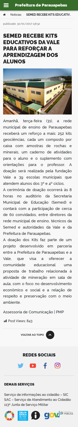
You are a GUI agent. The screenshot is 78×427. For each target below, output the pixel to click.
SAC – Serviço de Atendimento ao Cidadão (37, 400)
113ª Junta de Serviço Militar (26, 405)
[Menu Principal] (6, 5)
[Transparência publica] (66, 416)
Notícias (15, 14)
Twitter (20, 365)
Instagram (57, 365)
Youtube (33, 365)
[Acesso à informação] (36, 415)
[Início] (4, 15)
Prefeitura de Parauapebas (41, 5)
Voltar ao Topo (32, 334)
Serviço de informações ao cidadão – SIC (36, 395)
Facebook (45, 365)
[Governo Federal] (51, 415)
